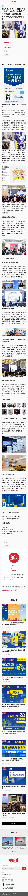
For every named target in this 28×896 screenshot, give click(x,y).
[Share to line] (6, 51)
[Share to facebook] (4, 51)
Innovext (8, 894)
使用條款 (9, 874)
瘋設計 (9, 47)
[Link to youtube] (9, 880)
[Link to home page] (14, 860)
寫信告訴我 (4, 874)
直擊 (8, 42)
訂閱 (24, 868)
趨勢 (5, 42)
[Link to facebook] (3, 880)
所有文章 (14, 570)
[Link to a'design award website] (8, 888)
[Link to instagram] (12, 880)
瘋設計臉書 (7, 590)
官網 (10, 533)
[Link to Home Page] (14, 1)
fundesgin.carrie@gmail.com (14, 568)
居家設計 (6, 54)
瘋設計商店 (20, 587)
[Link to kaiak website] (8, 884)
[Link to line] (6, 880)
